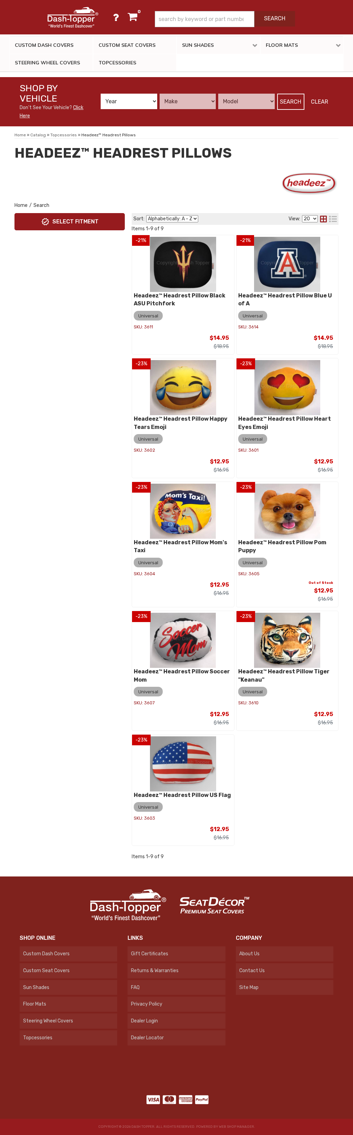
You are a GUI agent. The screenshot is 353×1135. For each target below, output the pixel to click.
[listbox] (129, 101)
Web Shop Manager (236, 1127)
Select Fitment (75, 221)
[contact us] (115, 17)
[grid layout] (323, 219)
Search (290, 101)
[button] (225, 19)
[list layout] (333, 219)
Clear (319, 101)
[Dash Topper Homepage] (72, 17)
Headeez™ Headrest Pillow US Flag (182, 795)
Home (21, 205)
